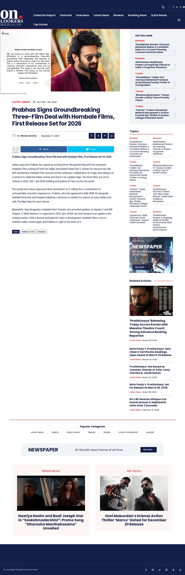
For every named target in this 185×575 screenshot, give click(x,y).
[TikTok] (159, 570)
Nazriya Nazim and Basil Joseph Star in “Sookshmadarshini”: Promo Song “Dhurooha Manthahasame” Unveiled (51, 522)
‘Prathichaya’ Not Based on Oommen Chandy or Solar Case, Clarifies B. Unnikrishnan (150, 370)
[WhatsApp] (111, 136)
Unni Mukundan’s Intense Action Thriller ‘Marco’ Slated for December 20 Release (134, 520)
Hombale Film (27, 232)
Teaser (139, 91)
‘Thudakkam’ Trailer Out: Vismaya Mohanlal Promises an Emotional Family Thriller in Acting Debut (152, 81)
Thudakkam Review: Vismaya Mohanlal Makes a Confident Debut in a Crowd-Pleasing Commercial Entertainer (152, 48)
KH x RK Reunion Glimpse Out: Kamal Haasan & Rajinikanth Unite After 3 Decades (148, 402)
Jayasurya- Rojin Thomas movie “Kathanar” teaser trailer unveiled (139, 219)
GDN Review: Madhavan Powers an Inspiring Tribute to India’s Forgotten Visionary (152, 65)
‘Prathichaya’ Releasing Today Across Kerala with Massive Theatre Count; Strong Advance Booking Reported (149, 328)
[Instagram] (177, 7)
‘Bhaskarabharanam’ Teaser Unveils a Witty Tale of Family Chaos (152, 97)
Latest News (21, 102)
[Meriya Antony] (14, 136)
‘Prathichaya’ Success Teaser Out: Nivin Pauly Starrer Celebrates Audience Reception (163, 195)
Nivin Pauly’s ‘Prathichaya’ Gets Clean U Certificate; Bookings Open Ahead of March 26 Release (150, 352)
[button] (163, 7)
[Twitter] (180, 7)
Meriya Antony (29, 136)
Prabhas (41, 232)
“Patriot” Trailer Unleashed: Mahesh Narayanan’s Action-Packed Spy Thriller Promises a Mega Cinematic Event (152, 114)
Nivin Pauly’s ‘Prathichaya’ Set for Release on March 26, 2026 (149, 386)
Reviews (140, 41)
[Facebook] (173, 7)
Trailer (139, 73)
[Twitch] (166, 570)
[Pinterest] (105, 136)
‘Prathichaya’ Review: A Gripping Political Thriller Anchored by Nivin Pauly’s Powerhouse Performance (162, 222)
